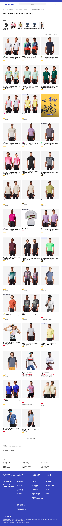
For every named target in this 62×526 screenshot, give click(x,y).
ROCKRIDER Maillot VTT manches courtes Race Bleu (49, 287)
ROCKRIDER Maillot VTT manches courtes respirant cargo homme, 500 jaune (48, 344)
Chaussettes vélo (44, 467)
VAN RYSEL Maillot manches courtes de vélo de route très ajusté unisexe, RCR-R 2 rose (11, 173)
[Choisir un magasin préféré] (51, 4)
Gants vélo (24, 467)
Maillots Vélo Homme (34, 28)
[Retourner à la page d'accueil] (8, 4)
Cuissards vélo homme (6, 467)
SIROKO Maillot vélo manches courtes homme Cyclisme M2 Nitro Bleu (11, 429)
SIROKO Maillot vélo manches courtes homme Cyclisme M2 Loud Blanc (49, 372)
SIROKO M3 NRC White (26, 228)
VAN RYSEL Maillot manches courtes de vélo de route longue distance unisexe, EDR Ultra (30, 287)
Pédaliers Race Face (6, 463)
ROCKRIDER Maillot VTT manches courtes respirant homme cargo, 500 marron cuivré (11, 315)
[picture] (12, 46)
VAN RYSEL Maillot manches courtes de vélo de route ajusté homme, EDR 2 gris (49, 173)
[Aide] (54, 4)
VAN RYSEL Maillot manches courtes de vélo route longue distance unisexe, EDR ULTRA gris (31, 315)
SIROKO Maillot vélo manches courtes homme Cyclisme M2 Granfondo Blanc (49, 314)
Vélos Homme (5, 466)
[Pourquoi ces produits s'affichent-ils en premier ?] (45, 34)
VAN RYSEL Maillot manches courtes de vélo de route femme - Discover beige (30, 201)
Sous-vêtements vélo (6, 462)
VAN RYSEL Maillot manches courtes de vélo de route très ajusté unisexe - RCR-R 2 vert (49, 87)
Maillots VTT (13, 28)
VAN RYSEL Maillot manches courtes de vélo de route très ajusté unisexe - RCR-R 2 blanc (11, 58)
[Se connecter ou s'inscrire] (56, 4)
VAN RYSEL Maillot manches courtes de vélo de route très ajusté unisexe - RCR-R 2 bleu (11, 401)
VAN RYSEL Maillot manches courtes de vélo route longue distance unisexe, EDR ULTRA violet (50, 230)
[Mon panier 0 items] (58, 4)
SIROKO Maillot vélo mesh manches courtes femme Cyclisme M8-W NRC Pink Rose (30, 400)
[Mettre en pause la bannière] (57, 1)
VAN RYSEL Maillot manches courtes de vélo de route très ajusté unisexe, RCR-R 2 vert (11, 87)
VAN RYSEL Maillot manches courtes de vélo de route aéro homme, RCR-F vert (11, 287)
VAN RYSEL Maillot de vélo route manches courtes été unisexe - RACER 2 (31, 259)
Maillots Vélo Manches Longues (6, 29)
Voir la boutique (50, 114)
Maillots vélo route (20, 28)
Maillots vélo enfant (41, 28)
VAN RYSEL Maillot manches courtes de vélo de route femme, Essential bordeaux (11, 258)
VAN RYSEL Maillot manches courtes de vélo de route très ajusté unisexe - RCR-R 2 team (11, 115)
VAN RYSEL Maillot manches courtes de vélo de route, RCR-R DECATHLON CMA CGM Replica (30, 57)
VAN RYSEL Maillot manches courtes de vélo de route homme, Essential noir (30, 172)
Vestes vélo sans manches (26, 466)
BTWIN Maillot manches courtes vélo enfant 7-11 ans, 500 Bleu (30, 430)
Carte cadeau (56, 7)
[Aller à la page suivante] (34, 438)
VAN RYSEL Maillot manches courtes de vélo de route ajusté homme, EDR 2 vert (49, 259)
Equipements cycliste (44, 462)
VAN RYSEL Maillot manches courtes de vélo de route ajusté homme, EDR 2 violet (49, 144)
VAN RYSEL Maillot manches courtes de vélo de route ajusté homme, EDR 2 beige (11, 144)
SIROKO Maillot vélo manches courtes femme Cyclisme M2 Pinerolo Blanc (11, 343)
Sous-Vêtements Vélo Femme (27, 463)
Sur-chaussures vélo (44, 463)
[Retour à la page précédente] (27, 438)
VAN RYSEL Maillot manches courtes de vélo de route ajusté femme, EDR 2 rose (11, 230)
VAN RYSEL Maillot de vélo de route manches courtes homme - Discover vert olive (49, 201)
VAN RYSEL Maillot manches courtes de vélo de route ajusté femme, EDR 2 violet (30, 144)
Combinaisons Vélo (25, 462)
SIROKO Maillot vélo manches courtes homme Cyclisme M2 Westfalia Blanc (30, 372)
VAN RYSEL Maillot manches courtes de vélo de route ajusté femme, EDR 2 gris (30, 344)
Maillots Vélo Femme (27, 28)
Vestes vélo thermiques (45, 466)
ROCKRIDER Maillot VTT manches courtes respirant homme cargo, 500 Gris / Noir (10, 373)
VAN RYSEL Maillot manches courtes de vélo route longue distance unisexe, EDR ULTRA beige (12, 201)
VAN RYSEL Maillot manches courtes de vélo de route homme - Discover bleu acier (49, 58)
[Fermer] (58, 1)
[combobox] (56, 34)
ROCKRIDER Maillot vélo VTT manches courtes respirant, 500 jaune (49, 400)
